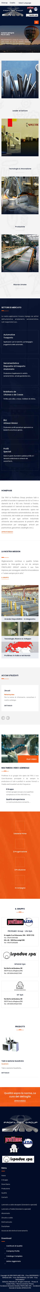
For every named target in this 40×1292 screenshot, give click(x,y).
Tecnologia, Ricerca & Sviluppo (17, 638)
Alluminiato (5, 1213)
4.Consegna (20, 888)
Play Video (32, 759)
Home (3, 1176)
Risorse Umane (20, 284)
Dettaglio (19, 78)
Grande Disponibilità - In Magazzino (19, 619)
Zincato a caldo (7, 1218)
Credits (12, 3)
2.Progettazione (20, 851)
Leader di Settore (20, 110)
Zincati (7, 690)
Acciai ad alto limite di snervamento (14, 1231)
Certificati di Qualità (14, 1246)
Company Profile (12, 1251)
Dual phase (5, 1226)
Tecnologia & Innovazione (20, 168)
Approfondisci (7, 532)
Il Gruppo (5, 578)
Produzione (20, 226)
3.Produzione (20, 869)
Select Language (25, 3)
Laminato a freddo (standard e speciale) (16, 1209)
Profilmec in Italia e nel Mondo (17, 655)
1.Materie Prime (20, 833)
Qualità (4, 1193)
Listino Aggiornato (13, 1261)
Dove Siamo (5, 1184)
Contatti (4, 1197)
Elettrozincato (6, 1222)
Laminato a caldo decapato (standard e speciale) (19, 1205)
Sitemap (4, 3)
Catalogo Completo (14, 1256)
